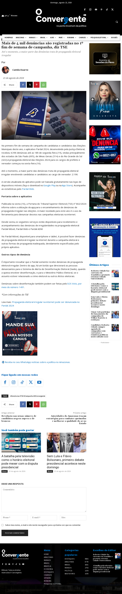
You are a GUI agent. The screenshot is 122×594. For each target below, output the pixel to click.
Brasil (4, 471)
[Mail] (96, 10)
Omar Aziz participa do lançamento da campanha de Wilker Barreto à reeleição (100, 316)
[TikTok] (107, 10)
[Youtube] (85, 15)
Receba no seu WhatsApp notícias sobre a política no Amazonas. (37, 362)
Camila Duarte (20, 69)
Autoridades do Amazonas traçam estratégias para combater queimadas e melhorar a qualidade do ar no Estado (66, 420)
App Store (67, 185)
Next (117, 99)
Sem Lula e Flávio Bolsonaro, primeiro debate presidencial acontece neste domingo (66, 461)
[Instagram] (90, 10)
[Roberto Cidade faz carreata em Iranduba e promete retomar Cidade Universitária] (115, 273)
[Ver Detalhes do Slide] (105, 100)
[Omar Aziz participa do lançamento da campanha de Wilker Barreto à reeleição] (115, 314)
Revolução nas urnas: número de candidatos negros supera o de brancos (18, 418)
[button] (117, 22)
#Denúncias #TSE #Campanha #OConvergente (27, 396)
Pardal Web (28, 188)
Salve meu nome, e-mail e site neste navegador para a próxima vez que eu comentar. (43, 525)
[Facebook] (85, 10)
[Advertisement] (105, 359)
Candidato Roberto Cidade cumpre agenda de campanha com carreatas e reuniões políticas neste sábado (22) (100, 331)
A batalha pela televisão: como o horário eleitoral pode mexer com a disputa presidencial (19, 461)
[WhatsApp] (43, 85)
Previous (93, 99)
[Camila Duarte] (5, 70)
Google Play (49, 185)
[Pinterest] (101, 10)
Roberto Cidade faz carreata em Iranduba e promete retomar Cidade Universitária (100, 275)
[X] (113, 10)
